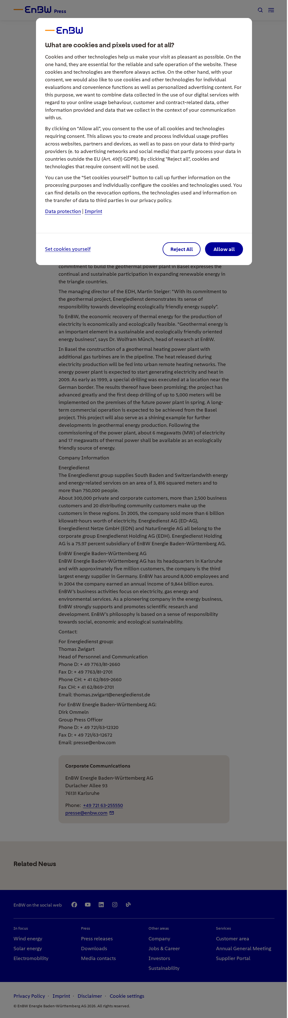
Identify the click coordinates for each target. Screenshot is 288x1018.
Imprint (93, 211)
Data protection (63, 211)
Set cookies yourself (68, 249)
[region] (144, 509)
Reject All (181, 249)
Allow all (224, 249)
